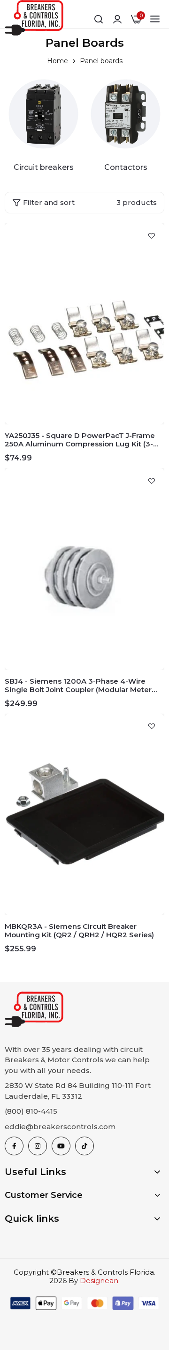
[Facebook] (14, 1146)
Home (57, 61)
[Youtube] (61, 1146)
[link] (43, 114)
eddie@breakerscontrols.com (60, 1126)
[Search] (98, 19)
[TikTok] (84, 1146)
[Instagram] (37, 1146)
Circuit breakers (44, 167)
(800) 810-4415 (31, 1111)
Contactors (125, 167)
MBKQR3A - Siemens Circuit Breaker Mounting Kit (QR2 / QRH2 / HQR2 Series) (79, 930)
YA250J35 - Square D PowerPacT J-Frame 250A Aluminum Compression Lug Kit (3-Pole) (80, 439)
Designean (99, 1280)
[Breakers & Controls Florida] (34, 19)
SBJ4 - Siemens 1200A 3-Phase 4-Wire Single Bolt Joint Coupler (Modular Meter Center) (78, 685)
